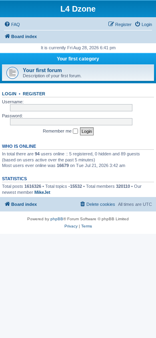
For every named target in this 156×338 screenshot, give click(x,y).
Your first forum (42, 70)
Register (34, 93)
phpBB (56, 219)
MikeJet (42, 192)
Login (9, 93)
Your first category (78, 59)
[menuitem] (12, 24)
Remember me (58, 131)
